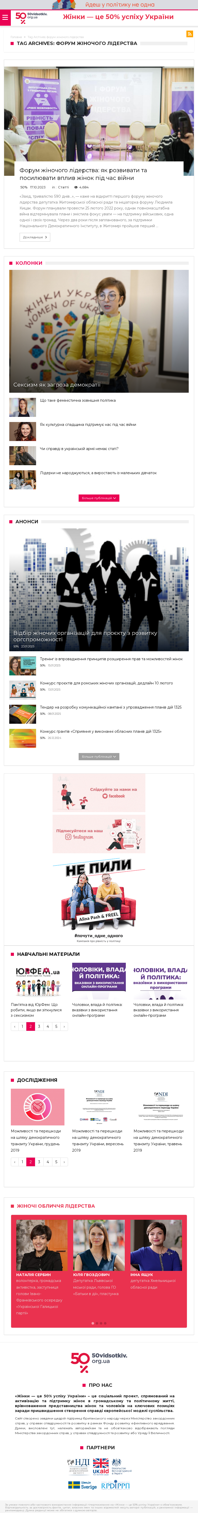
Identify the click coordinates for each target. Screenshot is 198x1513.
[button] (93, 1323)
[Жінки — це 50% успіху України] (31, 18)
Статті (63, 187)
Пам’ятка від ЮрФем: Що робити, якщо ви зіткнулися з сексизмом (36, 1010)
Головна (16, 37)
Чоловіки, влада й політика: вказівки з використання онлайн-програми (97, 1010)
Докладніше (33, 237)
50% (24, 187)
